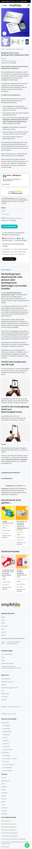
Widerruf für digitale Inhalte (9, 688)
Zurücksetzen (6, 214)
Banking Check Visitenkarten (17, 488)
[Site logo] (15, 5)
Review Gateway (6, 821)
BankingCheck (5, 490)
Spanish (3, 635)
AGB (2, 691)
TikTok (3, 805)
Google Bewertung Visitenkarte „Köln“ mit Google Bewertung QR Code (8, 573)
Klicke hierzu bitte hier (12, 459)
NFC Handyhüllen (8, 771)
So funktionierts (19, 156)
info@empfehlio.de (11, 644)
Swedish (3, 632)
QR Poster (5, 740)
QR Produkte (5, 723)
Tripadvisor (4, 808)
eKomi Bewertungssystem (9, 830)
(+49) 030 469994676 (13, 642)
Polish (3, 629)
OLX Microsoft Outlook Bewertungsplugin (13, 839)
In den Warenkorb (9, 226)
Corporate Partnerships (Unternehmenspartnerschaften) (11, 667)
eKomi (3, 784)
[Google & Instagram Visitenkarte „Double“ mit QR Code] (22, 562)
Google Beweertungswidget (9, 836)
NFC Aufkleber (7, 756)
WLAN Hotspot (5, 847)
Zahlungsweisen (6, 679)
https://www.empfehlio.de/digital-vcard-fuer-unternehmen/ (15, 843)
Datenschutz (5, 694)
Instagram (24, 579)
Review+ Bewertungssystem (9, 833)
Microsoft (4, 799)
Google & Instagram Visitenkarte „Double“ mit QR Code (22, 573)
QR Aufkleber (6, 725)
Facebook (4, 787)
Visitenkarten (13, 494)
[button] (3, 22)
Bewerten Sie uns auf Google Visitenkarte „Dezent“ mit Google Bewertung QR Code (22, 525)
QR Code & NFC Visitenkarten (14, 49)
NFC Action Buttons (8, 765)
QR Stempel (6, 746)
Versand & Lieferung (7, 682)
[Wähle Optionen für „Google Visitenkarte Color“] (12, 508)
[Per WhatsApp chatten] (27, 845)
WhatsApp (4, 814)
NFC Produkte (5, 752)
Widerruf (3, 685)
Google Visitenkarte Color (7, 522)
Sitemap (3, 700)
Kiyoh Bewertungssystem (8, 827)
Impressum (4, 697)
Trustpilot (4, 811)
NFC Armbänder (7, 768)
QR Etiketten (6, 735)
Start (2, 49)
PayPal (3, 802)
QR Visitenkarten (7, 750)
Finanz (12, 490)
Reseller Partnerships (7, 663)
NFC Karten (6, 762)
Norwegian (4, 626)
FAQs (2, 657)
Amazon (3, 778)
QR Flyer (5, 737)
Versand (14, 61)
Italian (3, 623)
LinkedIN (3, 796)
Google (19, 579)
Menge (3, 208)
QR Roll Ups (6, 744)
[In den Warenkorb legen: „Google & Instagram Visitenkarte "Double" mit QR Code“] (27, 557)
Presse (3, 660)
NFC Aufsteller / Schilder (10, 759)
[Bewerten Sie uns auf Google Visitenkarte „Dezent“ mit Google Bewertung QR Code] (22, 513)
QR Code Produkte (15, 492)
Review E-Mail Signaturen (8, 824)
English (3, 617)
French (3, 620)
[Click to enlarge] (4, 33)
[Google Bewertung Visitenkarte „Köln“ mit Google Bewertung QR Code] (8, 562)
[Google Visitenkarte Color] (8, 513)
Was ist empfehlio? (7, 654)
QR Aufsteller (6, 729)
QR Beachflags (7, 731)
